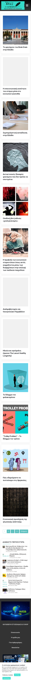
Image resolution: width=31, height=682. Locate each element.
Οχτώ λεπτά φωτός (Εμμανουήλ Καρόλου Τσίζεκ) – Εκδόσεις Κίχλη (18, 582)
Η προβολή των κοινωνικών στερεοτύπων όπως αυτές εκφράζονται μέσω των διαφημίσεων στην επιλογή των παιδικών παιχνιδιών (14, 265)
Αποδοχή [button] (17, 674)
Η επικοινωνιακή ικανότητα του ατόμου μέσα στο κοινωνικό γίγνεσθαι (14, 91)
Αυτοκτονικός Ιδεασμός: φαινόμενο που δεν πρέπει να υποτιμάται (15, 177)
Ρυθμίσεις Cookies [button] (7, 675)
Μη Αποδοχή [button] (6, 678)
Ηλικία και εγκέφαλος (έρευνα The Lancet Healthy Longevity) (14, 353)
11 (17, 531)
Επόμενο (24, 531)
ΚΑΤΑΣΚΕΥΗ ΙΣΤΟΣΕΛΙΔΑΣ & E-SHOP (15, 624)
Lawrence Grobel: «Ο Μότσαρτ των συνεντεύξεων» (17, 561)
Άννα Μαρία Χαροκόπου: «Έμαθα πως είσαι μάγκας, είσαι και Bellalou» (17, 568)
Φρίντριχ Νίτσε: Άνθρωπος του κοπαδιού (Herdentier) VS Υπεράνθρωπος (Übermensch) (16, 548)
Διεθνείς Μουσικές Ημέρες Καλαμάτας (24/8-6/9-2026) (16, 575)
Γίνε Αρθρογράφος (15, 642)
